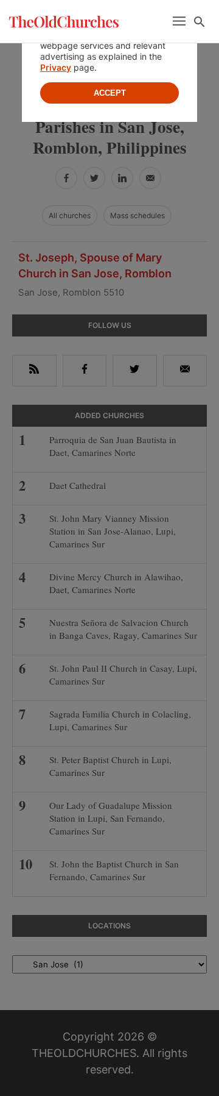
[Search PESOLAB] (199, 22)
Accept (110, 93)
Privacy (55, 67)
